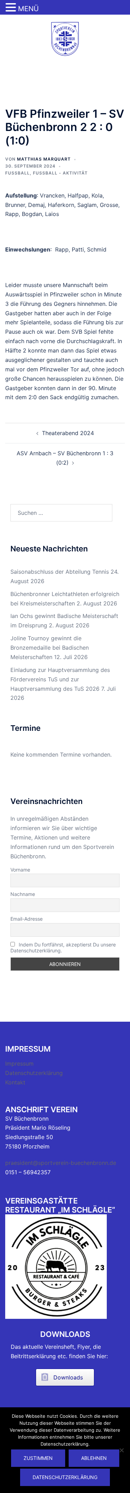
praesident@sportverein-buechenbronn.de (60, 1162)
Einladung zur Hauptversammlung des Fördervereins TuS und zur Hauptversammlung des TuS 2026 (60, 679)
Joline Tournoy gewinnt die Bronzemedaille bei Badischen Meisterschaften (49, 647)
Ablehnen (94, 1458)
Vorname (20, 870)
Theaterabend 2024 (68, 433)
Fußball (17, 173)
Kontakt (15, 1082)
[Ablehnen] (121, 1450)
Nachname (22, 894)
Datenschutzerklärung (34, 1072)
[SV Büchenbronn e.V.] (65, 38)
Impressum (19, 1063)
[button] (12, 8)
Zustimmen (38, 1458)
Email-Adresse (26, 919)
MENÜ (28, 9)
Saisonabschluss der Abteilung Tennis (59, 571)
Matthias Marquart (44, 159)
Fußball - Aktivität (60, 173)
